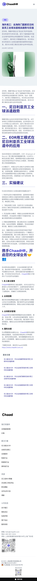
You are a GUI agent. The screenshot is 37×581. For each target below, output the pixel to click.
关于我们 (4, 508)
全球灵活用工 (6, 450)
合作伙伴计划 (6, 491)
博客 (2, 495)
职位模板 (4, 487)
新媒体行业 (5, 462)
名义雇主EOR (6, 446)
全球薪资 (4, 454)
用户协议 (4, 520)
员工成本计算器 (6, 479)
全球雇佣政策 (6, 429)
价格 (2, 433)
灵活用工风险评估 (7, 483)
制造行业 (4, 458)
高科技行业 (5, 466)
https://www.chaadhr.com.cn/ (12, 347)
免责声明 (4, 516)
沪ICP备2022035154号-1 (9, 563)
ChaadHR (25, 274)
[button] (34, 4)
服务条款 (4, 524)
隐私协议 (4, 512)
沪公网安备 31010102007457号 (13, 565)
